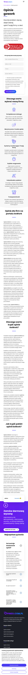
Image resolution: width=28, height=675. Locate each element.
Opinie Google (7, 647)
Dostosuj (14, 668)
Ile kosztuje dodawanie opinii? (10, 545)
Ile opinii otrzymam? (10, 585)
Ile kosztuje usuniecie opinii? (11, 574)
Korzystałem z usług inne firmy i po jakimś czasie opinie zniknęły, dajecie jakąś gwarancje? (11, 602)
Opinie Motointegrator (9, 634)
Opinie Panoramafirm (8, 636)
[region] (14, 661)
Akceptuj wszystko (14, 665)
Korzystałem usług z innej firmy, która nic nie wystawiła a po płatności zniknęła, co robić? (11, 593)
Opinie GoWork (7, 629)
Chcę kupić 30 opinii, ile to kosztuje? (11, 580)
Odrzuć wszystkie (14, 672)
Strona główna (7, 5)
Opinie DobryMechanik (9, 632)
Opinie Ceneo (7, 645)
